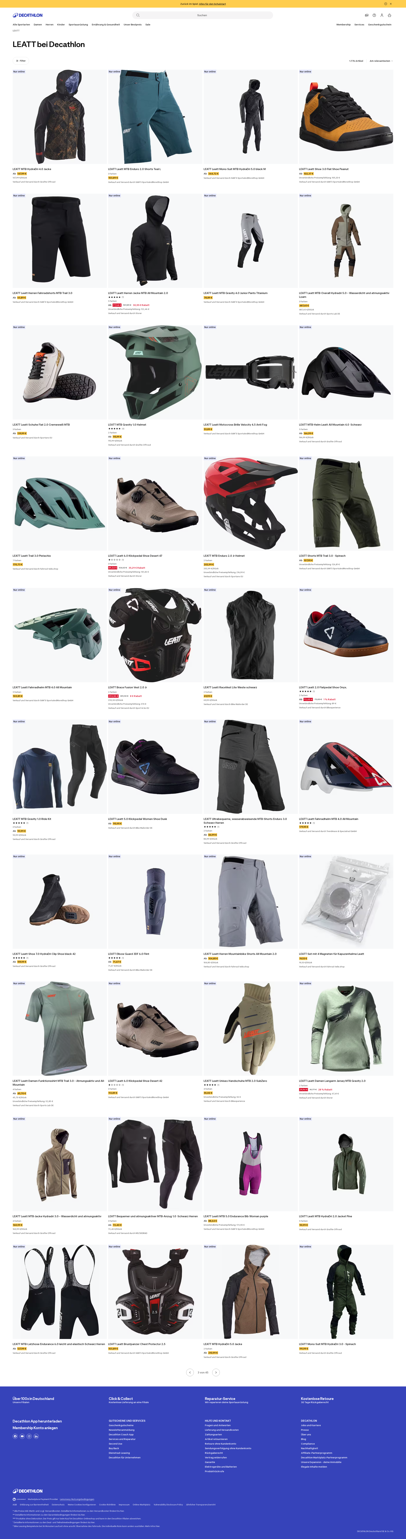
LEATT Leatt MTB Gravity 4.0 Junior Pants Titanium (236, 293)
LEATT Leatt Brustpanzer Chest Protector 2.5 (136, 1344)
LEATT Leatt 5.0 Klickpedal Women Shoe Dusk (137, 819)
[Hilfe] (374, 15)
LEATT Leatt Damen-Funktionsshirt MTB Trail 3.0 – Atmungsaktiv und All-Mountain (59, 1082)
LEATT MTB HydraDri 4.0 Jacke (32, 169)
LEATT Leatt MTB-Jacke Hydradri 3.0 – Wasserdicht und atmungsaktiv (57, 1216)
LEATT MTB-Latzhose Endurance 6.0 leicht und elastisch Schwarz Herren (59, 1344)
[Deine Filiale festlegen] (366, 15)
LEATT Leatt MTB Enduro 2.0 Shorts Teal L (134, 169)
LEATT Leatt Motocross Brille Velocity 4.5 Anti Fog (235, 424)
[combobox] (381, 61)
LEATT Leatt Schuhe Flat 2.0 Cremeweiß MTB (41, 424)
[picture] (60, 117)
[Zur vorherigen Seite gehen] (190, 1372)
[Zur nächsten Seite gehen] (216, 1372)
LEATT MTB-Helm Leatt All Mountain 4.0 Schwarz (330, 424)
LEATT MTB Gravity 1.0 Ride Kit (32, 819)
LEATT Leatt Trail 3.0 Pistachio (32, 555)
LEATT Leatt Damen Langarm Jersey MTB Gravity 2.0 (332, 1080)
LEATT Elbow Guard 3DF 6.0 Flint (128, 953)
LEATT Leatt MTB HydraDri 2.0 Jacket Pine (325, 1216)
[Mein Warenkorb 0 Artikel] (389, 15)
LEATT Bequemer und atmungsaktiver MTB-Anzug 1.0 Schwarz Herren (153, 1216)
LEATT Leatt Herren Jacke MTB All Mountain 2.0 (138, 293)
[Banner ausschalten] (385, 3)
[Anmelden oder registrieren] (382, 15)
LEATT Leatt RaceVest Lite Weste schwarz (230, 687)
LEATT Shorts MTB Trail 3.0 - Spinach (322, 555)
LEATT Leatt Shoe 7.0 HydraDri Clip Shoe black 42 (44, 953)
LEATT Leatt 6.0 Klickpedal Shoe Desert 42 (135, 1080)
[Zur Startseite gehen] (28, 15)
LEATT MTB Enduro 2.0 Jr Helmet (224, 555)
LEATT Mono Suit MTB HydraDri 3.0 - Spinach (327, 1344)
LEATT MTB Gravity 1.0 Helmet (127, 424)
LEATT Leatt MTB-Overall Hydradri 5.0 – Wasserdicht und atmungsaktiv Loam (344, 294)
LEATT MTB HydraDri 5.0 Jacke (223, 1344)
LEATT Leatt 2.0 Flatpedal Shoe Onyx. (323, 687)
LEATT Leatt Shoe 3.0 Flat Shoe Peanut (324, 169)
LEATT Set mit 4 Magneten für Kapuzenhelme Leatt (331, 953)
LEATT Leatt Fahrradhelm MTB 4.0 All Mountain (42, 687)
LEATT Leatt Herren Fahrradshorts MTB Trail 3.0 (42, 293)
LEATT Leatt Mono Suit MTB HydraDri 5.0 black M (235, 169)
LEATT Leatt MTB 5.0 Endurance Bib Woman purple (236, 1216)
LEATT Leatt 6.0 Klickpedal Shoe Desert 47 (135, 555)
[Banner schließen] (390, 3)
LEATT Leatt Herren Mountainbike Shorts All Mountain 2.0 (240, 953)
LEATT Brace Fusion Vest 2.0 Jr (127, 687)
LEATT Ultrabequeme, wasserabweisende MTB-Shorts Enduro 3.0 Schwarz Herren (246, 820)
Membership (344, 24)
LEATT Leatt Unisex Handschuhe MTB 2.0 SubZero (235, 1080)
